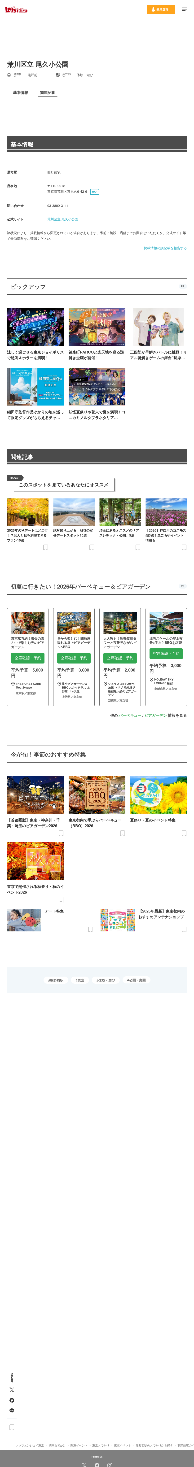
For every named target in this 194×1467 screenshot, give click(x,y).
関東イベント (79, 1445)
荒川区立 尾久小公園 (62, 219)
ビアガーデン (155, 715)
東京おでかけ (100, 1445)
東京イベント (122, 1445)
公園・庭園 (137, 980)
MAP (94, 191)
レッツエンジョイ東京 (30, 1445)
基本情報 (22, 144)
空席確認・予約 (28, 658)
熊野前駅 (56, 980)
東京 (81, 980)
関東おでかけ (57, 1445)
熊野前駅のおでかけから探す (154, 1445)
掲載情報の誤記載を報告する (165, 247)
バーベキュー (130, 715)
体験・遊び (106, 980)
